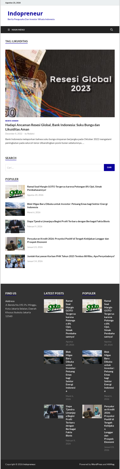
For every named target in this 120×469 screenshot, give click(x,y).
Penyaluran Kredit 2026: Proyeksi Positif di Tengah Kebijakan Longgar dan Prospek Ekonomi (109, 424)
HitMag (110, 464)
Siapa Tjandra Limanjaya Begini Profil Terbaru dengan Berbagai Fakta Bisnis (68, 221)
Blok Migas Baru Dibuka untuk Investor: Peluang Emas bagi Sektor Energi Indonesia (71, 371)
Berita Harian (11, 121)
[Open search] (111, 29)
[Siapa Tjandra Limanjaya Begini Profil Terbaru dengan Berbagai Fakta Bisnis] (15, 221)
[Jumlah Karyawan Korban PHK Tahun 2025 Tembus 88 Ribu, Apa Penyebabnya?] (15, 256)
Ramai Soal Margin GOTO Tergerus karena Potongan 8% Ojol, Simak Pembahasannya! (71, 318)
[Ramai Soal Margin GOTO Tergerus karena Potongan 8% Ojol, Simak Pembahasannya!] (15, 186)
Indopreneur (25, 13)
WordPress (96, 464)
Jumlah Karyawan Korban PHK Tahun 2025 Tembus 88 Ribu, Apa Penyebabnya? (71, 256)
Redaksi (30, 133)
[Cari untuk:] (60, 167)
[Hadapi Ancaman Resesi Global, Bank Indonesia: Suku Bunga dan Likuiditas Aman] (60, 83)
